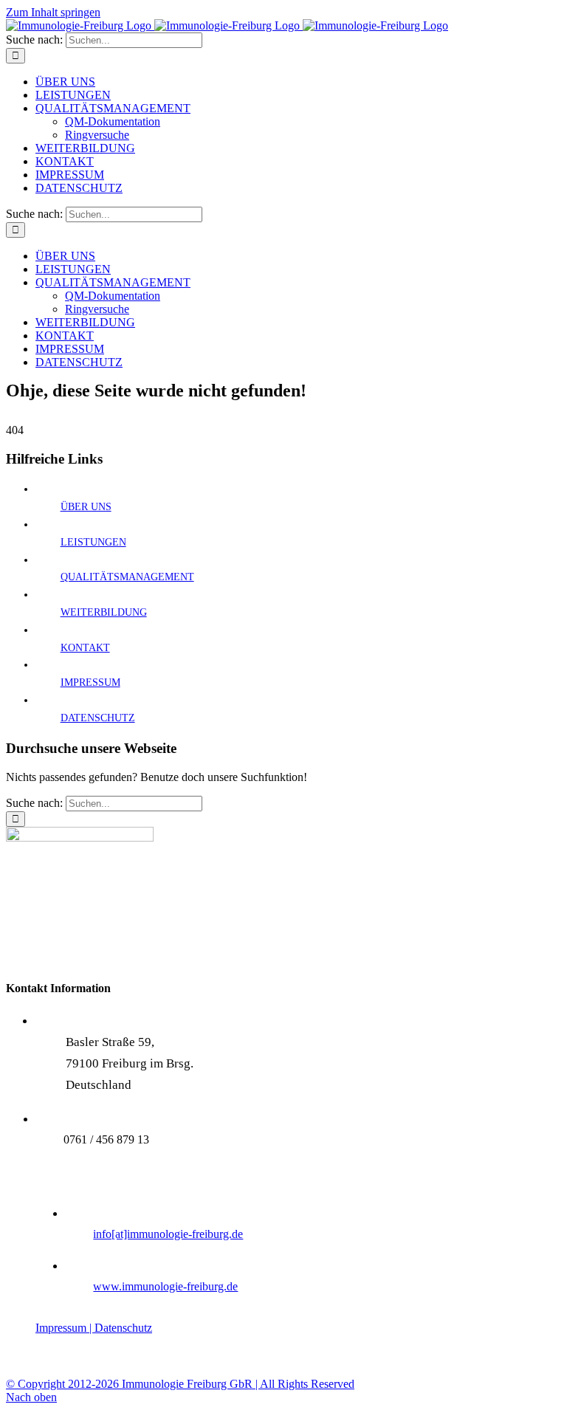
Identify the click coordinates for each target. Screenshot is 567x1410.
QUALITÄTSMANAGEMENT (127, 576)
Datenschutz (123, 1327)
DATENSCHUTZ (98, 717)
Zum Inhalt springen (53, 12)
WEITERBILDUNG (104, 612)
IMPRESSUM (90, 682)
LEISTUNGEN (93, 542)
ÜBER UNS (86, 506)
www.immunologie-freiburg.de (165, 1286)
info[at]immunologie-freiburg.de (168, 1234)
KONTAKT (85, 647)
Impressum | (64, 1327)
